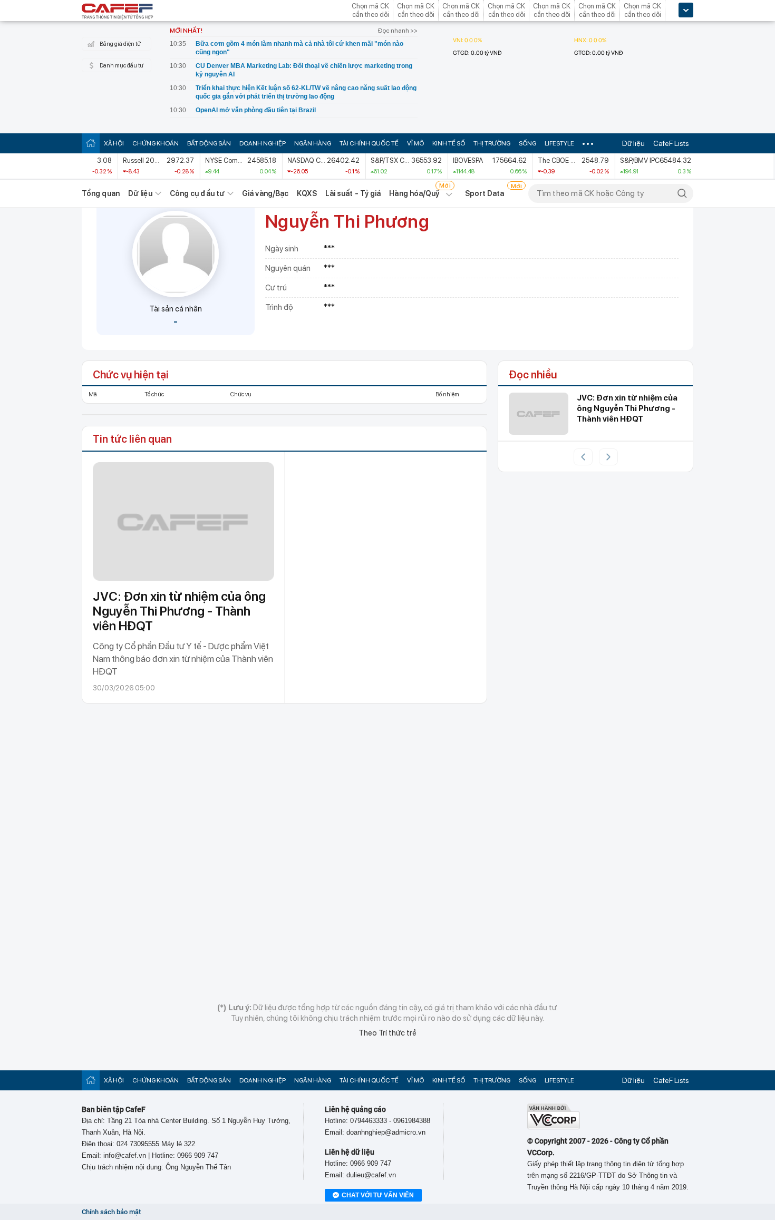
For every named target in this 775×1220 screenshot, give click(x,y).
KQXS (306, 193)
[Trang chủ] (90, 143)
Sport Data (485, 193)
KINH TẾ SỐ (448, 143)
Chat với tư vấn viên (378, 1195)
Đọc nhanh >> (398, 30)
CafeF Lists (671, 143)
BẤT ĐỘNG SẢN (209, 143)
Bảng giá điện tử (120, 44)
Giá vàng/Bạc (265, 193)
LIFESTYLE (559, 143)
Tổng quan (101, 193)
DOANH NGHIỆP (262, 143)
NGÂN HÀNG (312, 143)
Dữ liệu (633, 143)
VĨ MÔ (415, 143)
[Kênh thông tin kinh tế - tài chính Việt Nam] (117, 12)
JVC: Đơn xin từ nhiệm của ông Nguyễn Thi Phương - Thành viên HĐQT (179, 611)
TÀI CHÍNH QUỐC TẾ (369, 143)
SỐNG (527, 143)
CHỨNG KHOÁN (155, 143)
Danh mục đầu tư (121, 65)
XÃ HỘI (114, 143)
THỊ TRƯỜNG (491, 143)
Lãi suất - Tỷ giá (353, 193)
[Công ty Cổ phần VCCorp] (553, 1127)
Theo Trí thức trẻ (387, 1033)
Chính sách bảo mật (111, 1212)
